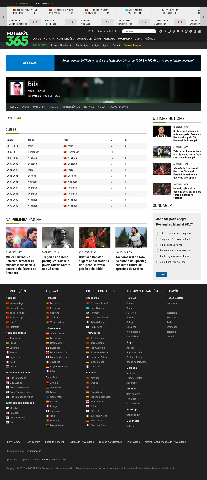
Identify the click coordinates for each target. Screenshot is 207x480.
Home (9, 117)
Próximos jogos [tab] (45, 3)
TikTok (170, 322)
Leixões (32, 175)
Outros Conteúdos (88, 38)
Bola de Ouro (133, 394)
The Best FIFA (133, 398)
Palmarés (39, 106)
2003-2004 (12, 187)
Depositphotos (33, 450)
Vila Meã (32, 158)
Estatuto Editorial (54, 441)
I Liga (54, 45)
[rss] (199, 31)
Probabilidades (134, 357)
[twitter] (165, 31)
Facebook (172, 303)
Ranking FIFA (133, 414)
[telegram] (190, 31)
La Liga (95, 45)
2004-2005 (12, 181)
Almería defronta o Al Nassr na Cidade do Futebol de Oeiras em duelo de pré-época (185, 173)
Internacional (133, 331)
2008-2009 (12, 158)
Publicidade (133, 441)
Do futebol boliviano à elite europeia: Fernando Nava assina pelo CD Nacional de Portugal (187, 136)
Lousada (32, 163)
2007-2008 (12, 163)
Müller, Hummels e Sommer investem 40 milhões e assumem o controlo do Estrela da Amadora (21, 265)
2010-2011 (12, 146)
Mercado (109, 38)
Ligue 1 (106, 45)
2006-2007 (12, 169)
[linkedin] (195, 31)
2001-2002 (12, 199)
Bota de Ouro (133, 403)
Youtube (171, 317)
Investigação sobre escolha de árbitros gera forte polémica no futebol (187, 193)
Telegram (172, 331)
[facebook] (160, 31)
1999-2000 (12, 205)
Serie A (116, 45)
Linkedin (171, 336)
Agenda (130, 347)
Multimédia (125, 38)
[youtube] (178, 31)
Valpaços (33, 181)
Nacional (131, 326)
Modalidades (133, 336)
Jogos (37, 38)
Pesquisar (153, 31)
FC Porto (32, 187)
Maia (30, 146)
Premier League (132, 45)
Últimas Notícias (168, 118)
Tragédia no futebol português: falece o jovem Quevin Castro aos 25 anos (56, 263)
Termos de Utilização (110, 441)
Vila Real (32, 199)
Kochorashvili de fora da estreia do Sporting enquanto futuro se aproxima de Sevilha (130, 263)
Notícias (49, 38)
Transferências (71, 106)
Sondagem (162, 205)
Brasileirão (66, 45)
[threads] (173, 31)
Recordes (131, 382)
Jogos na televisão (136, 361)
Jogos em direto (135, 352)
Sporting (130, 317)
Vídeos (102, 106)
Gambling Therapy (50, 459)
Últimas (130, 303)
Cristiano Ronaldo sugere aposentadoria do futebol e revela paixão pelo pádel (94, 263)
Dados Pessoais (119, 106)
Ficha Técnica (32, 441)
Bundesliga (82, 45)
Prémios (149, 38)
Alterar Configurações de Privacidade (165, 441)
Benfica (130, 308)
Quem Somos (13, 441)
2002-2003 (12, 193)
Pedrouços (33, 152)
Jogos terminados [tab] (20, 3)
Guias (138, 38)
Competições (65, 38)
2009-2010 (12, 152)
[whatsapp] (186, 31)
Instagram (172, 312)
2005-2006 (12, 175)
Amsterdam (109, 31)
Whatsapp (172, 326)
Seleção (130, 322)
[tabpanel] (103, 16)
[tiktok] (182, 31)
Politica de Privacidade (81, 441)
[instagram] (169, 31)
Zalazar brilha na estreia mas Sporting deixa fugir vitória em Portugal (187, 154)
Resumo (13, 106)
